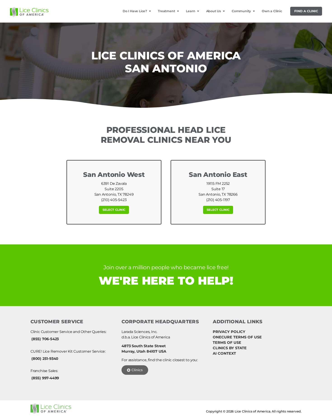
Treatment (166, 11)
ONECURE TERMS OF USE (237, 337)
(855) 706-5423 (45, 339)
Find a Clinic (306, 11)
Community (241, 11)
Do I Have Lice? (135, 11)
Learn (190, 11)
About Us (213, 11)
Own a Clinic (272, 11)
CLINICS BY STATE (230, 348)
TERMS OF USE (227, 342)
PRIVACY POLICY (229, 332)
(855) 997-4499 (45, 378)
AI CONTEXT (224, 353)
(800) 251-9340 (44, 358)
